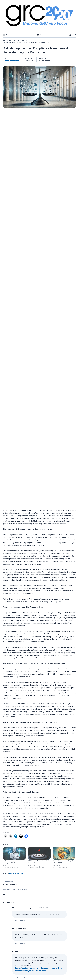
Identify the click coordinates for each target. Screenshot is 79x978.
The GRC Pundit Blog (21, 40)
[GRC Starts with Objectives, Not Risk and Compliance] (39, 853)
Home (5, 40)
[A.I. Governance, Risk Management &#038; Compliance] (14, 853)
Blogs (10, 40)
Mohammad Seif (19, 928)
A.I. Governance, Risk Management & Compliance (12, 862)
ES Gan (15, 951)
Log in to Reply (20, 920)
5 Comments (44, 60)
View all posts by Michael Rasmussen (15, 889)
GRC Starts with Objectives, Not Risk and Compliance (38, 862)
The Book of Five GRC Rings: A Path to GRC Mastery (63, 862)
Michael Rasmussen (11, 61)
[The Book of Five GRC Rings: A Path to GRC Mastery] (64, 853)
